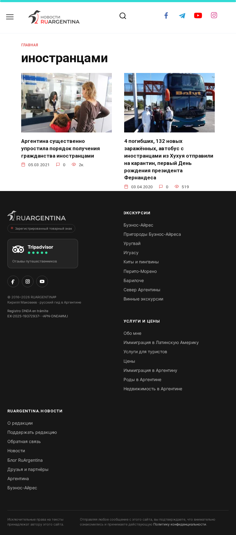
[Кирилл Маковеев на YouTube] (42, 281)
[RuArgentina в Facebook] (13, 281)
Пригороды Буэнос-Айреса (152, 234)
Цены (129, 361)
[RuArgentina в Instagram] (27, 281)
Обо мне (132, 333)
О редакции (20, 423)
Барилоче (134, 280)
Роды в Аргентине (142, 379)
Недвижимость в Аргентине (153, 388)
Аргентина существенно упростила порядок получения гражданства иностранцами (60, 148)
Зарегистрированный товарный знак (43, 228)
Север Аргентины (142, 289)
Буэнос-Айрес (138, 224)
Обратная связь (24, 441)
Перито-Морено (140, 271)
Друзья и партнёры (28, 469)
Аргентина (18, 478)
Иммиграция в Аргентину (150, 370)
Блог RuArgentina (25, 460)
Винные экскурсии (143, 298)
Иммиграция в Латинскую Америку (161, 342)
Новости (16, 450)
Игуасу (131, 252)
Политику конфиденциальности (179, 524)
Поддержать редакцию (32, 432)
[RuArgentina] (36, 217)
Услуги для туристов (145, 351)
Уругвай (132, 243)
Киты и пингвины (141, 261)
